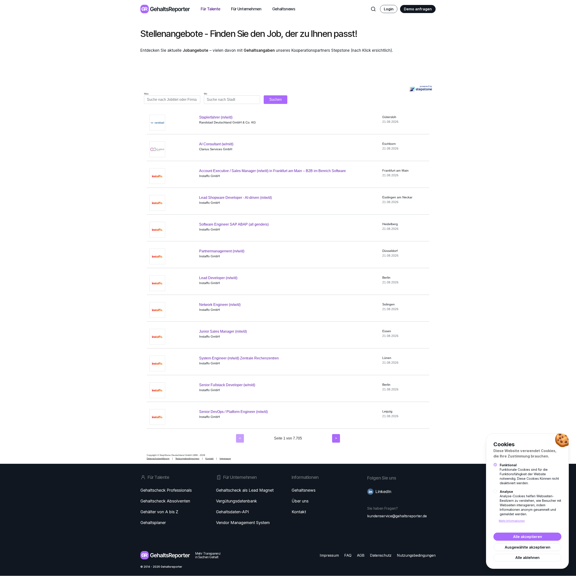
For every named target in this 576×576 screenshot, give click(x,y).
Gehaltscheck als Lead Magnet (245, 490)
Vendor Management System (243, 522)
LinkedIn (383, 491)
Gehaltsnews (283, 9)
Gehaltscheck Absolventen (165, 501)
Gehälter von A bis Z (159, 511)
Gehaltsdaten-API (232, 511)
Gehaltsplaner (153, 522)
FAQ (347, 555)
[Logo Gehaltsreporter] (165, 9)
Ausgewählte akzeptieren (527, 547)
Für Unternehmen (246, 9)
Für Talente (210, 9)
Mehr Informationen (512, 520)
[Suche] (373, 9)
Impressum (329, 555)
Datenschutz (381, 555)
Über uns (300, 501)
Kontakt (299, 511)
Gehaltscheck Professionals (166, 490)
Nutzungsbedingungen (416, 555)
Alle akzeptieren (527, 536)
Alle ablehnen (527, 557)
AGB (360, 555)
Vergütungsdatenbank (236, 501)
